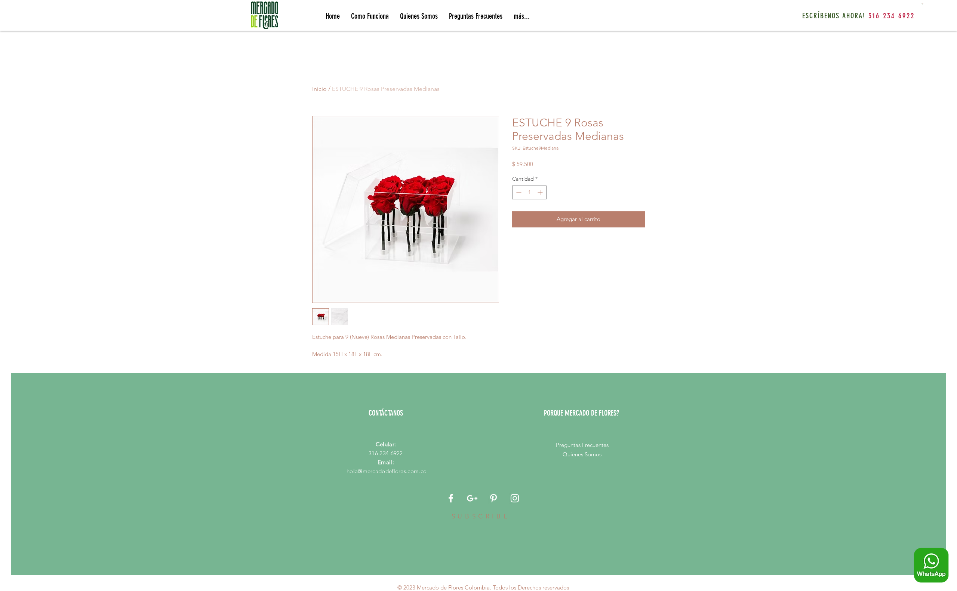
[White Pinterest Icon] (493, 498)
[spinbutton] (529, 192)
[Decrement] (518, 192)
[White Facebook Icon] (450, 498)
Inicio (319, 88)
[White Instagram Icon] (514, 498)
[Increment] (540, 192)
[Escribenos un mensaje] (931, 565)
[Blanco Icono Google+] (472, 498)
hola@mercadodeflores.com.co (387, 471)
